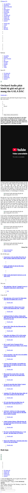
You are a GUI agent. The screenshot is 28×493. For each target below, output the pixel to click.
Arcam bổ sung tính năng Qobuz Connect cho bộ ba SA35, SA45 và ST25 (15, 385)
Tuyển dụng (7, 19)
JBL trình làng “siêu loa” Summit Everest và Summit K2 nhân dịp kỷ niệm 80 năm (15, 287)
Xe (4, 60)
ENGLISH (6, 12)
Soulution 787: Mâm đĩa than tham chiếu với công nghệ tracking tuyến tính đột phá (15, 394)
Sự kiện (6, 63)
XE (4, 8)
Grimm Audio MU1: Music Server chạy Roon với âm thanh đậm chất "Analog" (14, 307)
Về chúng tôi (7, 15)
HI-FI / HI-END (8, 6)
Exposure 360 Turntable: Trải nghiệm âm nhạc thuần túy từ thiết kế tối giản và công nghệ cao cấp (15, 365)
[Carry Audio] (1, 456)
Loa (5, 26)
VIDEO (6, 13)
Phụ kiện (6, 29)
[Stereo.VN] (4, 1)
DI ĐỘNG (6, 5)
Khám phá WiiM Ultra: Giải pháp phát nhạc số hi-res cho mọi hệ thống (15, 441)
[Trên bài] (1, 81)
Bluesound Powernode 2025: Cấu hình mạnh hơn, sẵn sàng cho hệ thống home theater (14, 375)
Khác (5, 65)
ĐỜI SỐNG (7, 9)
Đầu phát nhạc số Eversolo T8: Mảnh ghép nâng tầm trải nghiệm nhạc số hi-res (15, 298)
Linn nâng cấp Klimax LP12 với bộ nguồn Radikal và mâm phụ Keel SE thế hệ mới (15, 336)
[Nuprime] (1, 458)
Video (5, 67)
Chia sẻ (8, 250)
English (5, 64)
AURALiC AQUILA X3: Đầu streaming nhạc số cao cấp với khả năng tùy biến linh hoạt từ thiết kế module (15, 412)
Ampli (5, 25)
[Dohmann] (1, 454)
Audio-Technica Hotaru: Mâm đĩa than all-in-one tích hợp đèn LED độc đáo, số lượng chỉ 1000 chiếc (15, 423)
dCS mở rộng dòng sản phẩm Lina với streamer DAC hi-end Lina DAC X (14, 403)
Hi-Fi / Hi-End (7, 58)
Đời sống (6, 61)
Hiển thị (6, 27)
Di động (6, 57)
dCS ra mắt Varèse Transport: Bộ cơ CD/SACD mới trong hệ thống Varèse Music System (15, 346)
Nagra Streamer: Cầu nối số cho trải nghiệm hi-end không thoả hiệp (15, 355)
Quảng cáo (6, 18)
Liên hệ (5, 20)
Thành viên (6, 16)
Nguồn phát (7, 23)
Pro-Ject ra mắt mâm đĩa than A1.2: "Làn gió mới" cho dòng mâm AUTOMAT (15, 432)
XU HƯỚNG (7, 4)
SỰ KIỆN (6, 11)
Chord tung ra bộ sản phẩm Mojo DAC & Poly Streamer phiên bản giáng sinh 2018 (15, 257)
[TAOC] (1, 459)
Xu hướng (6, 55)
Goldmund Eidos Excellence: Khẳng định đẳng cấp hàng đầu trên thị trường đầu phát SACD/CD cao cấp (15, 317)
